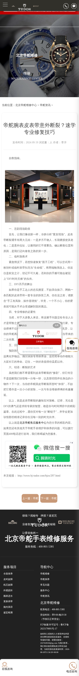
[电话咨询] (67, 6)
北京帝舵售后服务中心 (33, 422)
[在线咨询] (75, 6)
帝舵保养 (44, 579)
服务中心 (44, 590)
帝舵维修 (44, 574)
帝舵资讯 (45, 105)
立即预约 (40, 342)
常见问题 (44, 585)
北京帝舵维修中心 (26, 105)
